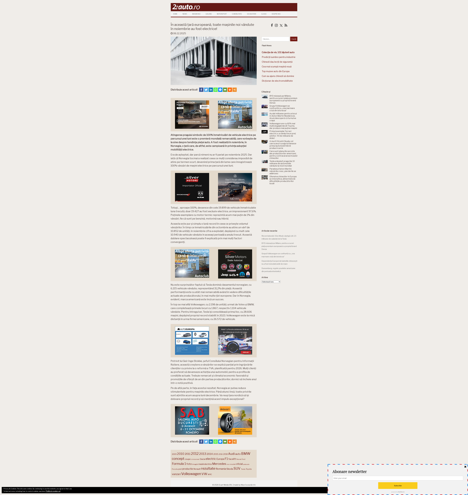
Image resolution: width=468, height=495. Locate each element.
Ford (243, 459)
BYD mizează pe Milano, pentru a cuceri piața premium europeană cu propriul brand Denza (279, 246)
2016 (221, 454)
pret (180, 469)
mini (228, 464)
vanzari (176, 474)
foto (189, 463)
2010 (180, 454)
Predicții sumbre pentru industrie (278, 57)
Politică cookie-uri (53, 491)
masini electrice (205, 464)
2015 (215, 454)
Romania (221, 468)
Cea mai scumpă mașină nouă (277, 66)
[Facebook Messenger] (220, 90)
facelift (232, 459)
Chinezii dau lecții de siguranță (277, 62)
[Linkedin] (211, 90)
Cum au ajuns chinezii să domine (278, 76)
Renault (197, 469)
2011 (187, 453)
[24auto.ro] (186, 10)
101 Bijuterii (251, 14)
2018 (225, 454)
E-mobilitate (237, 14)
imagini (195, 464)
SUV (237, 468)
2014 (210, 453)
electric (211, 459)
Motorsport (222, 14)
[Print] (230, 90)
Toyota (249, 469)
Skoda (229, 468)
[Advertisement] (280, 207)
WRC (210, 474)
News (185, 14)
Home (175, 14)
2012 (195, 454)
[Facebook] (201, 90)
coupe (188, 459)
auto (238, 453)
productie (187, 468)
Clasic (264, 14)
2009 (174, 454)
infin (254, 485)
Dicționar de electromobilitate (277, 81)
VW (204, 474)
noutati (233, 464)
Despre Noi (276, 14)
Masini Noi (196, 14)
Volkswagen (191, 474)
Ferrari (239, 459)
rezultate (208, 468)
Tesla (243, 469)
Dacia (202, 459)
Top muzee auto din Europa (275, 71)
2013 (202, 454)
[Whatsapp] (215, 90)
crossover (195, 459)
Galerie (209, 14)
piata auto (246, 464)
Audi (231, 454)
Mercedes (219, 464)
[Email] (225, 90)
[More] (234, 90)
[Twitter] (206, 90)
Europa (220, 458)
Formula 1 (179, 464)
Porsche (175, 469)
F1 (226, 459)
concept (178, 459)
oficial (239, 463)
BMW (245, 454)
